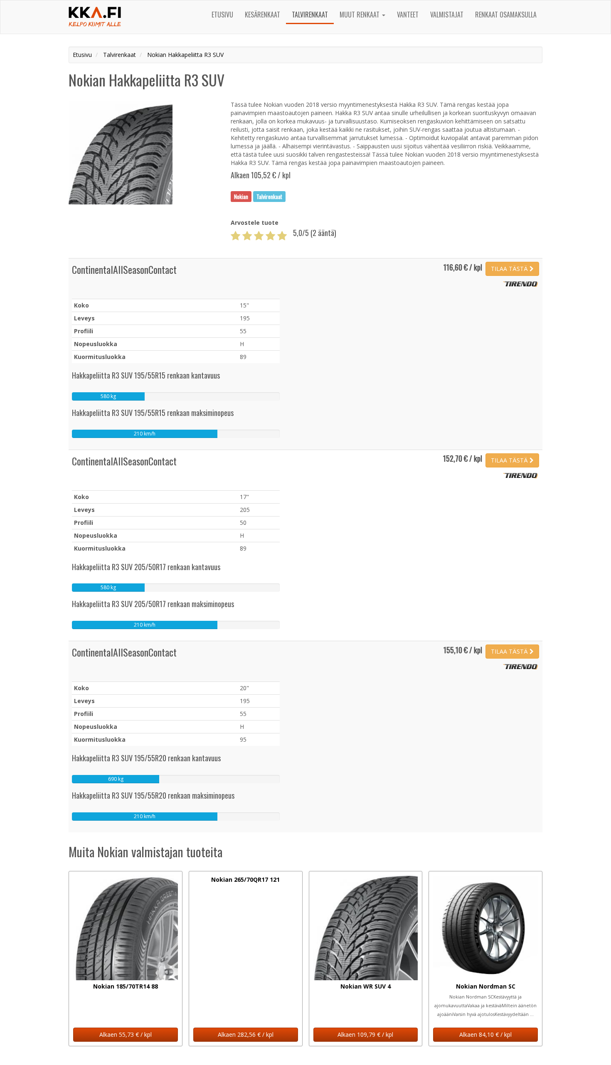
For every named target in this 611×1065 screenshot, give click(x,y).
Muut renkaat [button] (360, 15)
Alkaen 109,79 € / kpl (365, 1034)
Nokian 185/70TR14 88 (125, 986)
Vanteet (408, 15)
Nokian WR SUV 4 (365, 986)
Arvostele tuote (254, 222)
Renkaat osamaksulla (506, 15)
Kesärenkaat (262, 15)
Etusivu (222, 15)
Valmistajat (446, 15)
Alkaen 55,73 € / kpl (125, 1034)
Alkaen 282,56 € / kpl (245, 1034)
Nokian (241, 196)
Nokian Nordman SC (485, 986)
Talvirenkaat (310, 15)
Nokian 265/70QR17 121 (245, 879)
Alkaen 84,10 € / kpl (485, 1034)
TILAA (509, 269)
